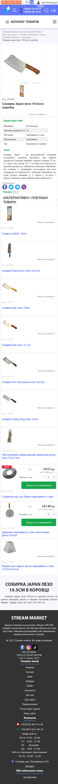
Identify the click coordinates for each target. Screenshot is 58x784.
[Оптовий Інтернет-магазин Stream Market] (5, 11)
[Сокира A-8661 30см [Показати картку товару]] (9, 215)
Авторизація (49, 2)
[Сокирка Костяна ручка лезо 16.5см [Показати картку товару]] (9, 363)
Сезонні (30, 671)
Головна (30, 667)
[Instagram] (28, 647)
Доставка (30, 699)
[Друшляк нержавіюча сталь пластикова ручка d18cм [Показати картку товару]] (9, 512)
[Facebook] (22, 647)
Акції (29, 676)
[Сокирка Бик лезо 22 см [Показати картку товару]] (9, 326)
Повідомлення (29, 704)
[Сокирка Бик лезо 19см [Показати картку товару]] (9, 289)
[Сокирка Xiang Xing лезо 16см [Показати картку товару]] (9, 400)
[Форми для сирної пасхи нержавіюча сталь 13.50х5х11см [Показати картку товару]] (9, 549)
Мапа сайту (30, 713)
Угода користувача (30, 708)
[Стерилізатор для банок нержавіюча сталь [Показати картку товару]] (9, 474)
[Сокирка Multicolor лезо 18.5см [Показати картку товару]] (9, 252)
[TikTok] (34, 647)
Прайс (30, 685)
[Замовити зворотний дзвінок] (46, 10)
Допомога (29, 690)
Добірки (30, 681)
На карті (29, 766)
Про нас (30, 694)
